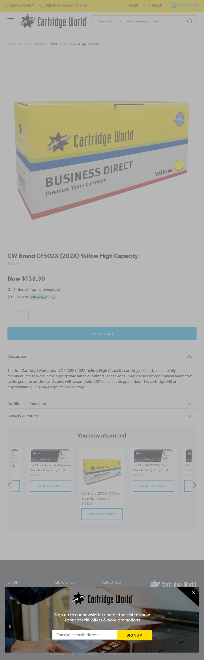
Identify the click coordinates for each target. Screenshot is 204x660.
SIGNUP (134, 635)
